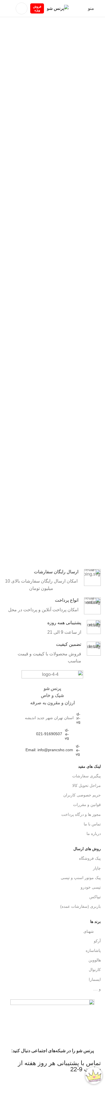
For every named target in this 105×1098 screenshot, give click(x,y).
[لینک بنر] (52, 549)
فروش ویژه (37, 8)
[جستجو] (21, 8)
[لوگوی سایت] (58, 8)
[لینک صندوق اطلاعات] (52, 580)
